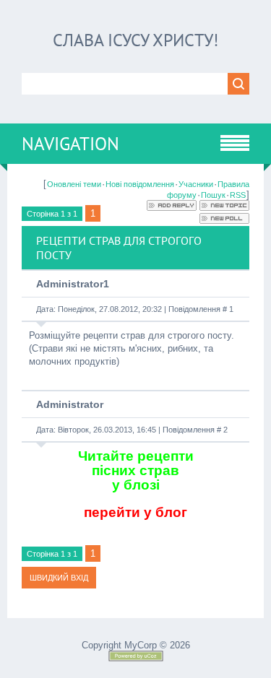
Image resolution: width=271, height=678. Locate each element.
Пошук (213, 195)
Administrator (69, 404)
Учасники (195, 184)
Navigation (70, 143)
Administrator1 (72, 284)
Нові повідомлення (140, 184)
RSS (238, 195)
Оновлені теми (74, 184)
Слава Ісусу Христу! (135, 40)
